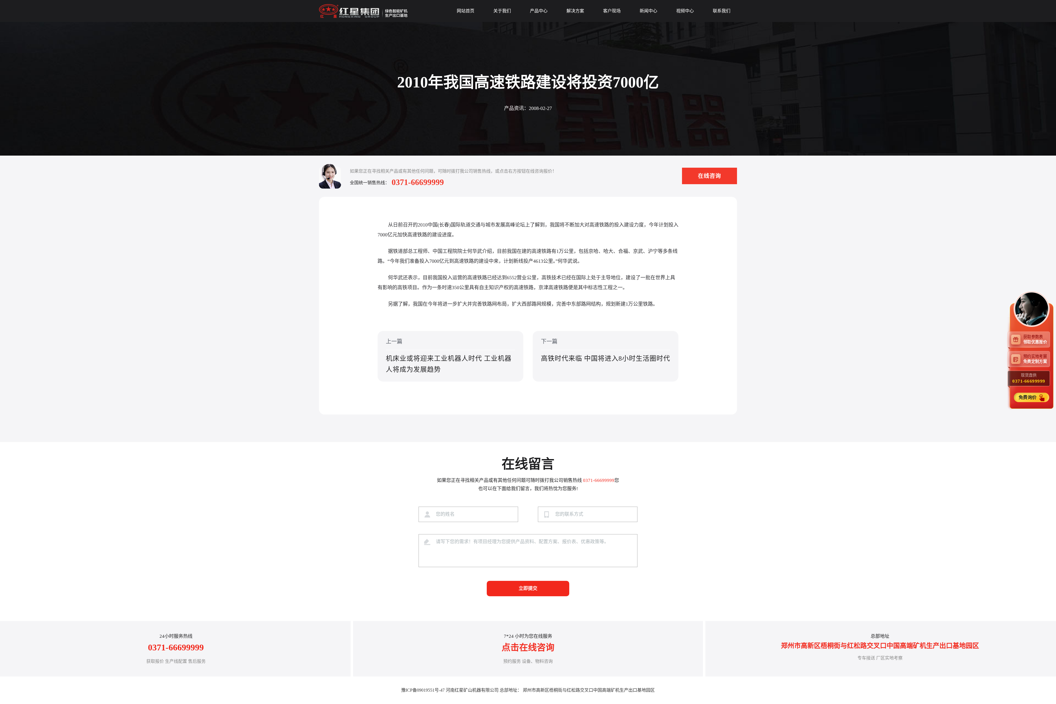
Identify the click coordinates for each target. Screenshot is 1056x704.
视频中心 (685, 11)
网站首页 (465, 11)
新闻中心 (648, 11)
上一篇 (449, 355)
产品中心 (539, 11)
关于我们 (502, 11)
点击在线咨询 (528, 647)
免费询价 (1028, 397)
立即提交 (528, 588)
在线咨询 (709, 176)
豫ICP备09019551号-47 (423, 690)
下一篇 (605, 350)
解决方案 (575, 11)
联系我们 (721, 11)
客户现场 (612, 11)
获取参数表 (1035, 339)
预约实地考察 (1035, 359)
